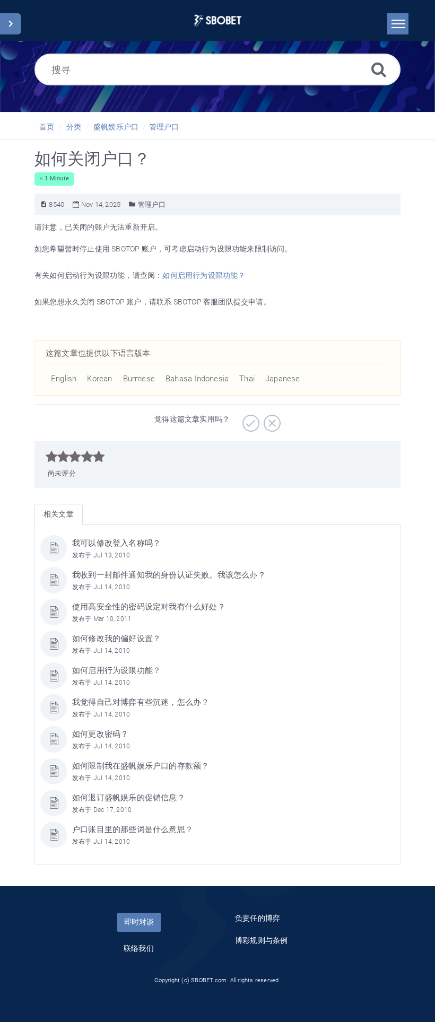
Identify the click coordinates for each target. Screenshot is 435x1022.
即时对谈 (139, 922)
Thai (247, 378)
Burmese (139, 378)
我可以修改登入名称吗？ (116, 543)
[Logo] (218, 20)
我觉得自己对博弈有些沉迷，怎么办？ (140, 702)
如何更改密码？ (100, 734)
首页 (46, 127)
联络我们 (139, 948)
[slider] (75, 456)
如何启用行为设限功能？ (203, 275)
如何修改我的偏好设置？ (116, 638)
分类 (73, 127)
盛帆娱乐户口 (115, 127)
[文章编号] (43, 204)
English (63, 378)
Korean (99, 378)
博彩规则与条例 (261, 940)
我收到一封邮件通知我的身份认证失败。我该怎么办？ (169, 575)
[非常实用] (249, 419)
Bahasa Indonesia (197, 378)
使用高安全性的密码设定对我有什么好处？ (148, 607)
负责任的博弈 (257, 918)
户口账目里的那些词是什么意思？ (132, 829)
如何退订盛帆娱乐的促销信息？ (128, 797)
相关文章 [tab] (59, 514)
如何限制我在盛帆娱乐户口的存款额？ (140, 766)
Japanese (282, 378)
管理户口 (164, 127)
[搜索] (378, 69)
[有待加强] (271, 419)
